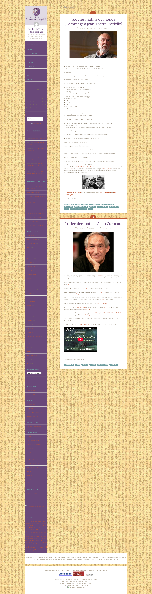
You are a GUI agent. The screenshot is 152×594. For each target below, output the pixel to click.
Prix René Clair (102, 292)
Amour (39, 521)
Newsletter (29, 313)
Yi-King (31, 62)
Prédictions (30, 328)
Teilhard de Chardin (32, 355)
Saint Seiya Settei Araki (32, 467)
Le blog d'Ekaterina (31, 452)
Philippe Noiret (105, 192)
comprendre (38, 527)
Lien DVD (87, 309)
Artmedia (69, 284)
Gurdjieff (29, 278)
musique (32, 540)
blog (73, 587)
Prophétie (28, 545)
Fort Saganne (89, 315)
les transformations (33, 538)
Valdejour (29, 483)
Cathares (29, 255)
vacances (39, 547)
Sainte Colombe (80, 167)
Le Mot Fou (29, 456)
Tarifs (29, 71)
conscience (33, 529)
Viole (90, 208)
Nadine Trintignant (102, 303)
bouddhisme (35, 523)
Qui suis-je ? (33, 53)
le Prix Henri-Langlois (75, 294)
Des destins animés (31, 266)
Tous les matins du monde (110, 167)
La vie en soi (30, 448)
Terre (27, 547)
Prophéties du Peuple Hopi (33, 336)
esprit (41, 529)
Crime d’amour (101, 275)
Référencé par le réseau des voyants (82, 570)
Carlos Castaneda (31, 251)
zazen (41, 549)
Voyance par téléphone (32, 394)
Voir (28, 359)
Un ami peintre (30, 475)
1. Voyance (30, 521)
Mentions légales (101, 570)
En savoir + (30, 79)
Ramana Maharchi (31, 340)
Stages (28, 347)
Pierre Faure (30, 320)
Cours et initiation (31, 404)
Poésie (28, 324)
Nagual (37, 540)
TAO (43, 545)
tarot (45, 545)
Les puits (29, 305)
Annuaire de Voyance (30, 510)
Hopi (27, 534)
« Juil (26, 114)
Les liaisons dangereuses (33, 206)
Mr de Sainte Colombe (81, 206)
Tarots (31, 66)
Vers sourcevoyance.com (31, 493)
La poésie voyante (33, 536)
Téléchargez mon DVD (32, 416)
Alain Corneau (70, 169)
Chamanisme (30, 258)
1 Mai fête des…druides (32, 221)
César (102, 300)
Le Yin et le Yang (31, 202)
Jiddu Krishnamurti (31, 289)
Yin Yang (37, 549)
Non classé (29, 316)
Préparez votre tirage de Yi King (34, 412)
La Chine (39, 534)
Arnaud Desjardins (31, 243)
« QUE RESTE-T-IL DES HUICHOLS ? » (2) (36, 225)
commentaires (80, 587)
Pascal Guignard (106, 169)
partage (35, 543)
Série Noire (110, 313)
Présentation (30, 332)
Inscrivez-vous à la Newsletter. (34, 426)
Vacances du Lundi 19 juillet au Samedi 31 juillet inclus (35, 165)
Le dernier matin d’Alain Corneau (93, 224)
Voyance (30, 58)
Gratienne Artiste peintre (33, 440)
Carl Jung (29, 247)
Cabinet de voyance (32, 390)
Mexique (29, 309)
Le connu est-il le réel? (38, 134)
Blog (28, 75)
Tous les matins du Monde (78, 208)
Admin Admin (92, 28)
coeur (31, 527)
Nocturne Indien (81, 307)
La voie (38, 536)
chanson (35, 525)
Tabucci (106, 307)
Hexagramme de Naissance (33, 282)
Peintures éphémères (32, 459)
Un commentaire (105, 28)
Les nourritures (31, 301)
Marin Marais (90, 167)
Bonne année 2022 (39, 154)
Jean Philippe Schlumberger (33, 286)
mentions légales (84, 581)
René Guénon (30, 344)
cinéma (45, 525)
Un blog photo (30, 479)
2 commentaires (106, 228)
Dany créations (30, 436)
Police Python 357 (100, 313)
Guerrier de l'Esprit (33, 532)
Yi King (28, 363)
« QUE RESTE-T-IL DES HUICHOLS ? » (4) (36, 213)
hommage (43, 532)
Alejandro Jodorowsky (32, 239)
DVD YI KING (30, 270)
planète (40, 543)
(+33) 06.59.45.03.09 (32, 45)
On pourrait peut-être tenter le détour (36, 210)
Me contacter (31, 84)
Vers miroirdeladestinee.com (32, 495)
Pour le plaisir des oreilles (33, 463)
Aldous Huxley (30, 235)
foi (44, 530)
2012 (36, 521)
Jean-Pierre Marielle (73, 192)
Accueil (29, 49)
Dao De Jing (30, 408)
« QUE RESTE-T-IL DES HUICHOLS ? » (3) (36, 217)
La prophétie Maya (31, 297)
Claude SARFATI (93, 228)
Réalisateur (114, 364)
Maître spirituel (42, 538)
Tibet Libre (29, 471)
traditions (32, 547)
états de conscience (32, 274)
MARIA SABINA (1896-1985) (38, 138)
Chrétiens (29, 262)
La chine (29, 293)
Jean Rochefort (95, 204)
